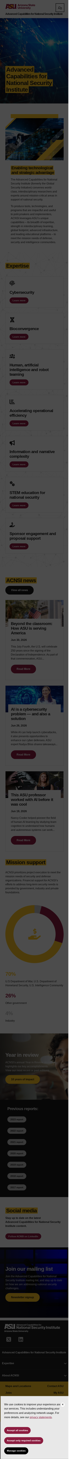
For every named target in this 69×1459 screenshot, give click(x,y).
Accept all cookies (17, 1430)
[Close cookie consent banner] (62, 1404)
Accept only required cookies (24, 1440)
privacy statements (41, 1417)
